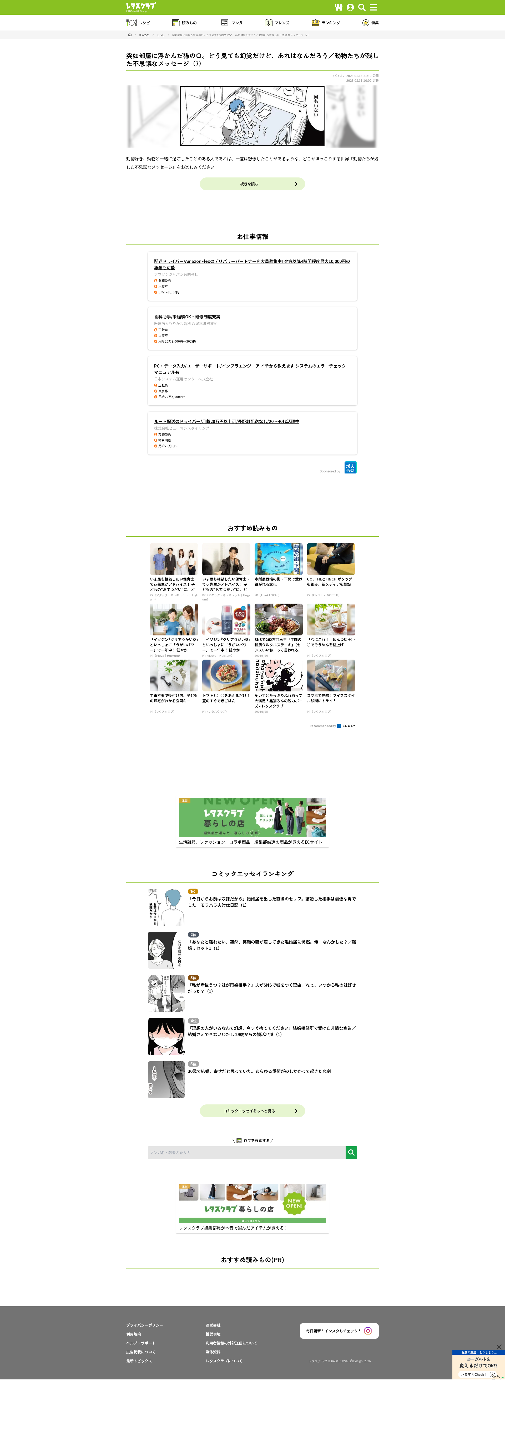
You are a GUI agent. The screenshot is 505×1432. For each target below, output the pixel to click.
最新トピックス (139, 1360)
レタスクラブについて (224, 1360)
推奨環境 (213, 1334)
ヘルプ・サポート (141, 1343)
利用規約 (133, 1334)
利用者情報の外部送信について (231, 1343)
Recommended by (323, 725)
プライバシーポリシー (144, 1325)
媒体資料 (213, 1351)
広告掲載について (141, 1351)
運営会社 (213, 1325)
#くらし (338, 75)
